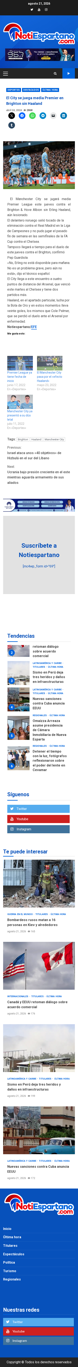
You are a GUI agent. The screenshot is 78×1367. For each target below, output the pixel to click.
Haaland (36, 439)
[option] (39, 646)
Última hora (50, 90)
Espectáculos (13, 1254)
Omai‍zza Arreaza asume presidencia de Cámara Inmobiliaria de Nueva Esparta (18, 728)
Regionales (40, 715)
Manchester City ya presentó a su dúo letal (19, 415)
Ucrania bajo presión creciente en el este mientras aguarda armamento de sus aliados (38, 475)
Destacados (31, 90)
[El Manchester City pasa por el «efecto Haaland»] (50, 363)
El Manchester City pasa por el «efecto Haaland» (49, 377)
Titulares (39, 667)
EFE (34, 327)
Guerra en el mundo (20, 914)
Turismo (9, 1271)
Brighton (23, 439)
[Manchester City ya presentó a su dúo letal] (20, 402)
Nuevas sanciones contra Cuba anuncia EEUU (18, 699)
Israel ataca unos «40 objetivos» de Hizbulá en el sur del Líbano (34, 453)
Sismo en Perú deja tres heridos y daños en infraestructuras (18, 673)
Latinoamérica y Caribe (47, 663)
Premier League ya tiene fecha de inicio (19, 377)
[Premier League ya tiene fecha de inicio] (20, 363)
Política (9, 1262)
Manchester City (54, 439)
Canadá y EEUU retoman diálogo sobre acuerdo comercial (18, 645)
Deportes (13, 90)
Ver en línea (68, 73)
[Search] (55, 73)
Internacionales (18, 996)
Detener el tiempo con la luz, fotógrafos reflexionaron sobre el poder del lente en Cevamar (18, 758)
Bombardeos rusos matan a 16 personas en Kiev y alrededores (39, 884)
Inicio (7, 1229)
